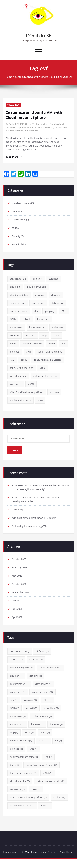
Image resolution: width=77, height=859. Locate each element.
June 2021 (17, 608)
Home (8, 76)
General (16, 211)
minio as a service (32, 343)
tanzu (24, 359)
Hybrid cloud (19, 219)
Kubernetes (16, 327)
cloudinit (32, 127)
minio (13, 343)
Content (52, 852)
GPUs (13, 319)
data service (38, 303)
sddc (14, 227)
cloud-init (59, 124)
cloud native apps (21, 203)
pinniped (15, 351)
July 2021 (16, 600)
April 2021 (17, 617)
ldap (44, 335)
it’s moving (17, 509)
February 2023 (19, 567)
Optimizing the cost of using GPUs (30, 526)
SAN (28, 351)
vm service (15, 384)
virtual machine (18, 376)
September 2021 (20, 592)
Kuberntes (57, 327)
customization (45, 127)
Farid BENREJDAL (18, 124)
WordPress (31, 852)
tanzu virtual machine (21, 367)
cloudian (39, 294)
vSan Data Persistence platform (26, 392)
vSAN (31, 384)
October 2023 (19, 559)
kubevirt (14, 335)
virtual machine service (45, 376)
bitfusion (37, 278)
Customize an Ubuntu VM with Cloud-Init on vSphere (43, 76)
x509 (40, 400)
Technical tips (39, 124)
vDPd (43, 367)
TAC (12, 359)
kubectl (26, 319)
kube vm (30, 335)
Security (16, 236)
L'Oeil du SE (39, 35)
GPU (63, 311)
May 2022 (17, 575)
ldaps (56, 335)
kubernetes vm (37, 327)
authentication (18, 278)
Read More (12, 156)
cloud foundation (19, 294)
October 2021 (19, 584)
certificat (53, 278)
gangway (50, 311)
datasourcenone (14, 130)
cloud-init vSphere (16, 127)
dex (36, 311)
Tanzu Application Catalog (47, 359)
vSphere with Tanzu (20, 400)
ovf (26, 130)
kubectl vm (43, 319)
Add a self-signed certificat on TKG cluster (34, 517)
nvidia (51, 343)
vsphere (33, 130)
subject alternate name (50, 351)
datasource (61, 127)
